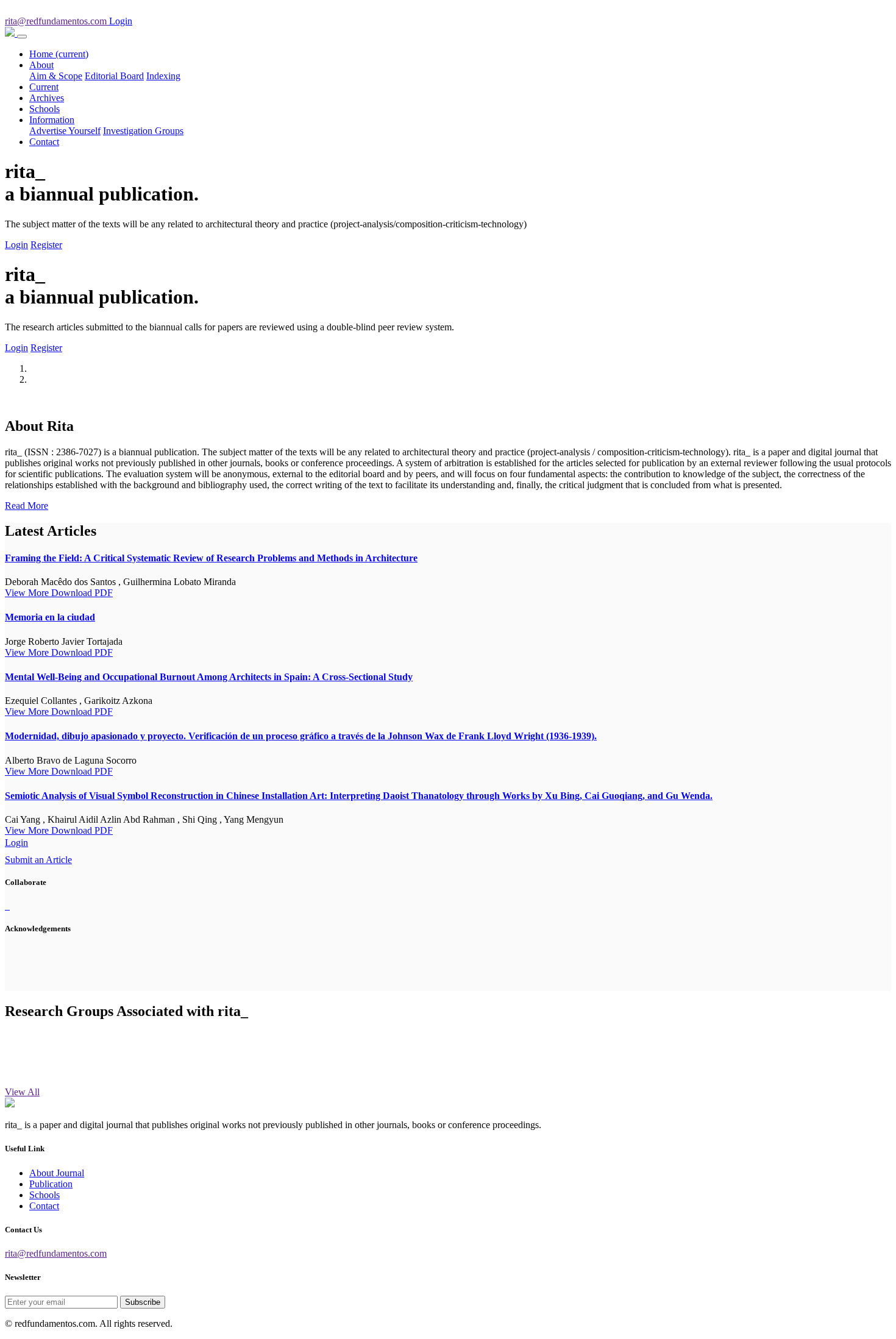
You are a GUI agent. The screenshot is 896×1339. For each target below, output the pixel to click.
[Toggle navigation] (22, 36)
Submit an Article (38, 859)
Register (46, 245)
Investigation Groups (143, 131)
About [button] (41, 65)
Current (44, 87)
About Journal (56, 1173)
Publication (51, 1184)
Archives (46, 98)
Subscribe (142, 1302)
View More (28, 593)
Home (58, 54)
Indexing (163, 76)
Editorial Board (114, 76)
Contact (44, 142)
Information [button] (51, 120)
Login (16, 245)
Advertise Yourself (65, 131)
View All (22, 1092)
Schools (44, 109)
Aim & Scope (55, 76)
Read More (26, 505)
